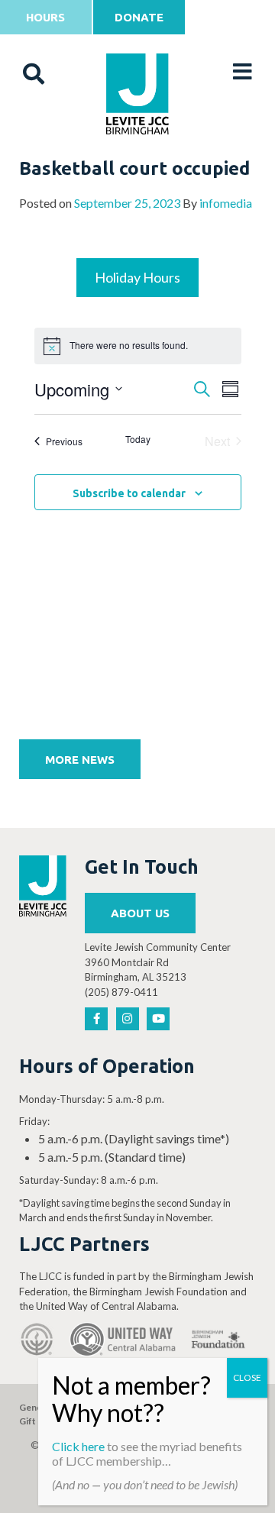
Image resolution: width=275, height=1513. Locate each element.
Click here (78, 1446)
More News (80, 759)
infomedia (225, 203)
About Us (140, 913)
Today (137, 439)
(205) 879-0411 (121, 992)
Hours (45, 17)
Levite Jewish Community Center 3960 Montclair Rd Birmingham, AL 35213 (158, 962)
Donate (139, 17)
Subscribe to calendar (129, 493)
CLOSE (247, 1377)
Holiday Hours (137, 277)
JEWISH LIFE (138, 169)
